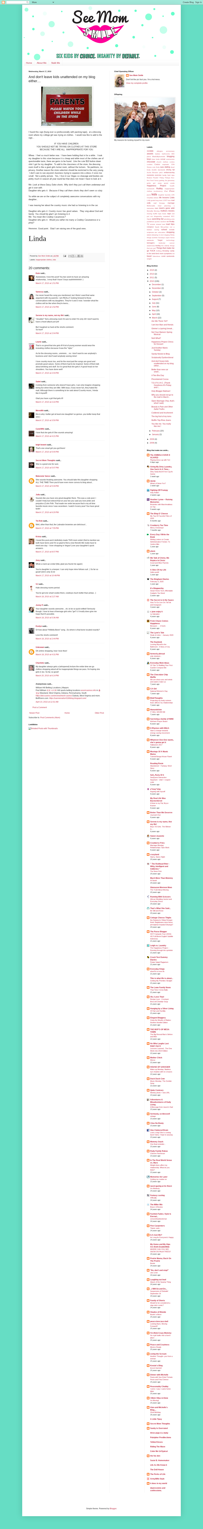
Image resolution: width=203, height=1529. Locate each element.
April (154, 314)
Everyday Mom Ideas (159, 663)
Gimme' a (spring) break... (162, 328)
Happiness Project (156, 186)
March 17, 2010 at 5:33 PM (47, 486)
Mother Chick (156, 1058)
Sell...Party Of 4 (157, 775)
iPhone (171, 191)
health (172, 186)
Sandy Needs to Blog (160, 354)
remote (152, 224)
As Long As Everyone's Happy (162, 1237)
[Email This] (69, 256)
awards (150, 154)
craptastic (165, 164)
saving (156, 230)
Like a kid (153, 1273)
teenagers (151, 243)
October (155, 292)
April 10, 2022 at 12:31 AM (47, 702)
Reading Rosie (156, 763)
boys (149, 159)
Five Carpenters (157, 1226)
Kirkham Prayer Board (158, 721)
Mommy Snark (156, 1142)
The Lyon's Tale (157, 633)
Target (159, 240)
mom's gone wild (166, 208)
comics (172, 162)
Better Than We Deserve (161, 812)
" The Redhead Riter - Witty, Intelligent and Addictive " (160, 866)
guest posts (169, 183)
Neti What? (156, 338)
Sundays (161, 237)
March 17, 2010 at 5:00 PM (47, 452)
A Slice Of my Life (158, 570)
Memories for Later (158, 1177)
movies (171, 211)
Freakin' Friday (158, 178)
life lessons (164, 197)
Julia (38, 495)
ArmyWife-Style (157, 1479)
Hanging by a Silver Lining (162, 1008)
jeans (149, 195)
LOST (165, 200)
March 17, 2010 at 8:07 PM (47, 552)
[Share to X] (75, 256)
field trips (170, 175)
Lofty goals (151, 200)
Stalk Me (55, 63)
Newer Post (34, 713)
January (155, 434)
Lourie (38, 342)
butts (158, 159)
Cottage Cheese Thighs (160, 918)
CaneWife (40, 429)
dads (162, 167)
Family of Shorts (157, 1300)
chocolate (151, 162)
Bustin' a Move (155, 1314)
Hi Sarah (153, 880)
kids (54, 260)
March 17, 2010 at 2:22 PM (47, 402)
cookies (149, 164)
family (164, 175)
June (154, 307)
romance (150, 227)
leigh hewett (41, 445)
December (156, 284)
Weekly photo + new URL (160, 1093)
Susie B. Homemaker (159, 1460)
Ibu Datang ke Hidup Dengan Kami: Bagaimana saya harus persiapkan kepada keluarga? (161, 922)
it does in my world (158, 1483)
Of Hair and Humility (158, 1011)
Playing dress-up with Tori (160, 460)
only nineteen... (156, 656)
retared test (160, 224)
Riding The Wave (157, 1447)
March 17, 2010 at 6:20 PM (47, 512)
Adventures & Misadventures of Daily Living (160, 1102)
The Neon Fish (156, 871)
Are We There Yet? (159, 321)
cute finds (156, 167)
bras (153, 159)
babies (157, 154)
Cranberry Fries (157, 843)
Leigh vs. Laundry (158, 945)
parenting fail (158, 219)
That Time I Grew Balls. (159, 990)
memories (150, 208)
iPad (166, 191)
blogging (170, 156)
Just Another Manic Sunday (159, 349)
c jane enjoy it (156, 612)
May (154, 310)
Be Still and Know (156, 911)
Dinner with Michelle (159, 1375)
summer (155, 237)
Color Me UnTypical (159, 1451)
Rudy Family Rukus (159, 1151)
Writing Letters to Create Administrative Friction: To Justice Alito (160, 541)
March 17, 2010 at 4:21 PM (47, 436)
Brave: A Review (156, 1207)
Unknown (40, 647)
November (156, 288)
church (159, 162)
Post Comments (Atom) (50, 717)
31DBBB (150, 151)
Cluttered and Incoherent (162, 413)
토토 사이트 (52, 690)
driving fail (170, 170)
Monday (157, 211)
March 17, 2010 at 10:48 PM (48, 575)
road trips (170, 224)
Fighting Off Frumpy (159, 490)
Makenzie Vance (43, 476)
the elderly (165, 246)
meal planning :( (166, 206)
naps (169, 214)
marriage (171, 203)
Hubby (159, 188)
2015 (152, 270)
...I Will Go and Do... (158, 1289)
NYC (172, 216)
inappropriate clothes (44, 260)
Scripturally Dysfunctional (162, 357)
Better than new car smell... (159, 370)
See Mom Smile (136, 75)
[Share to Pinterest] (81, 256)
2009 (152, 439)
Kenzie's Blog (156, 1365)
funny (156, 180)
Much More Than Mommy (161, 878)
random (163, 221)
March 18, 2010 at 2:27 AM (47, 596)
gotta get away (154, 183)
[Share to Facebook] (78, 256)
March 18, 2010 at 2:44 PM (47, 639)
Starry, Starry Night (157, 857)
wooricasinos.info (88, 690)
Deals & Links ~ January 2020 (161, 635)
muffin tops (157, 214)
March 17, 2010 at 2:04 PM (47, 333)
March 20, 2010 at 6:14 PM (47, 675)
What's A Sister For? (158, 483)
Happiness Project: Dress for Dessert (162, 343)
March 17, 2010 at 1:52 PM (47, 307)
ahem (152, 551)
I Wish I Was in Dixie (159, 1398)
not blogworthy (156, 216)
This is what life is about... (161, 978)
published (150, 221)
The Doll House (157, 1470)
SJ (37, 584)
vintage (153, 1116)
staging (167, 235)
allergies (160, 151)
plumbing (167, 219)
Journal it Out (155, 815)
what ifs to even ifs (157, 971)
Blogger (113, 1508)
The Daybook (156, 642)
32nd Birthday (155, 1412)
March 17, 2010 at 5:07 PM (47, 468)
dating (167, 167)
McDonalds (151, 206)
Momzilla (150, 211)
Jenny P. (39, 605)
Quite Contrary (157, 1090)
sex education (160, 232)
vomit (163, 256)
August (155, 299)
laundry (167, 195)
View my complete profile (137, 83)
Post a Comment (40, 707)
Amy (38, 560)
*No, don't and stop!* (159, 1270)
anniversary (170, 151)
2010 (152, 281)
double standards (158, 170)
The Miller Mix (156, 1204)
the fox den (155, 1456)
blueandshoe (156, 710)
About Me (41, 63)
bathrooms (166, 154)
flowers (149, 178)
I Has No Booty (157, 1123)
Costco (157, 164)
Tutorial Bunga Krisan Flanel (161, 756)
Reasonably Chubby (159, 1386)
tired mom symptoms (164, 253)
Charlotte (40, 663)
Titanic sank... (155, 1228)
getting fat (163, 180)
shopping (170, 232)
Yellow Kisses (156, 1442)
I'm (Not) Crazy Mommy (160, 1333)
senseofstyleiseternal (158, 1219)
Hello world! (154, 572)
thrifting (159, 251)
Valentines (156, 256)
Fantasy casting (157, 1195)
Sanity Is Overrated (159, 1428)
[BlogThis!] (72, 256)
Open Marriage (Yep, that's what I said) (162, 402)
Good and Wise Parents (159, 563)
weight (149, 259)
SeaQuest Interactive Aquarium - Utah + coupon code (160, 779)
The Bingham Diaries (159, 579)
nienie (153, 481)
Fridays (167, 178)
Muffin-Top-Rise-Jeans (161, 420)
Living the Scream (158, 1354)
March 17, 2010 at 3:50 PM (47, 420)
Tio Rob (39, 521)
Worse (152, 1060)
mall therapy (159, 203)
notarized (166, 216)
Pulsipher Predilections (160, 1437)
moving (149, 214)
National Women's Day (159, 691)
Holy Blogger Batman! (160, 391)
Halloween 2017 (156, 745)
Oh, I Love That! (157, 997)
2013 (152, 274)
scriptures (150, 232)
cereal (162, 159)
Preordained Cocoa (159, 379)
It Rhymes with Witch (159, 728)
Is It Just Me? (156, 1235)
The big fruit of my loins (161, 416)
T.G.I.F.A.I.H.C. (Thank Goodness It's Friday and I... (161, 385)
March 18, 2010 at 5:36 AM (47, 618)
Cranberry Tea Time (159, 525)
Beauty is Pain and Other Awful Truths (162, 408)
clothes (165, 162)
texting (157, 246)
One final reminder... (158, 1144)
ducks (149, 172)
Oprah (149, 219)
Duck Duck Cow (157, 1079)
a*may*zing (155, 789)
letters (156, 198)
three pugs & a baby (159, 1433)
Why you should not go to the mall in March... (162, 396)
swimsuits (150, 240)
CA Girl (153, 689)
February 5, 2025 (157, 581)
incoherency (158, 191)
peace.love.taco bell (159, 1321)
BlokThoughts (156, 698)
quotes (157, 221)
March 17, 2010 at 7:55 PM (47, 528)
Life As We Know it (158, 1465)
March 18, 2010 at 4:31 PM (47, 654)
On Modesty (155, 1188)
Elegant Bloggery (158, 1018)
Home (29, 63)
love (169, 200)
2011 (152, 277)
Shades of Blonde (158, 1312)
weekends (170, 256)
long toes (158, 200)
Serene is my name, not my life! (50, 315)
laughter (161, 195)
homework (150, 189)
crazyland (154, 854)
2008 (152, 443)
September (157, 295)
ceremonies (170, 159)
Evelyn (39, 626)
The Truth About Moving (159, 890)
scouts (171, 230)
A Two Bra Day (157, 375)
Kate (38, 273)
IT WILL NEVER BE (157, 712)
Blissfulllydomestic (158, 156)
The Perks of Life (157, 1474)
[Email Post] (64, 256)
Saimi (38, 381)
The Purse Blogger (158, 932)
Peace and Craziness (159, 1345)
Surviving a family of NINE (162, 719)
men (156, 208)
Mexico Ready (155, 1347)
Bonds (152, 1263)
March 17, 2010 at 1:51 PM (47, 283)
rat (168, 221)
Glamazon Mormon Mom (161, 887)
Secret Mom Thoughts (46, 460)
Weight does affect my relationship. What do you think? (160, 1167)
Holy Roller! (154, 493)
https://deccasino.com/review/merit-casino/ (54, 696)
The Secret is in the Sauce (162, 600)
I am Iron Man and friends (162, 325)
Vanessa (39, 292)
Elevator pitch (157, 172)
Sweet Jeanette (157, 836)
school (164, 229)
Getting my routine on (158, 1179)
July (154, 303)
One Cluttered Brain (159, 1130)
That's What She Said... (160, 908)
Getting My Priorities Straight (161, 981)
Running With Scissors (160, 897)
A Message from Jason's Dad (161, 1107)
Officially (153, 1198)
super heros (170, 237)
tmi (173, 253)
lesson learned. (156, 1368)
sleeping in (156, 235)
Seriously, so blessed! (160, 1114)
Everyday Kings (157, 969)
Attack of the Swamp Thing (160, 1282)
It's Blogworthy (157, 588)
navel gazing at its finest (161, 1186)
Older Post (99, 713)
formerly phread (157, 654)
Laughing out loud (158, 1280)
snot (162, 235)
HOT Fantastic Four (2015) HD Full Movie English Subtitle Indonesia (161, 936)
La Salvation (155, 614)
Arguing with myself (157, 791)
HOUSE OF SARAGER (160, 1067)
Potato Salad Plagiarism (159, 962)
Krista (38, 536)
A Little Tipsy (156, 1419)
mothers (163, 211)
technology (170, 240)
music (164, 214)
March (155, 318)
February (156, 431)
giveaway (171, 180)
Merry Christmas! (157, 528)
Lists (172, 197)
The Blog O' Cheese (159, 514)
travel (149, 256)
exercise (158, 175)
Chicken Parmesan (157, 1153)
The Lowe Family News (160, 987)
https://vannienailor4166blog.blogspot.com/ (67, 698)
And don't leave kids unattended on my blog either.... (162, 363)
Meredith (40, 410)
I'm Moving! (154, 1400)
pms (172, 219)
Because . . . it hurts (158, 626)
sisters (149, 235)
